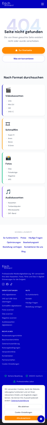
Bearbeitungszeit (31, 242)
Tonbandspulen (14, 206)
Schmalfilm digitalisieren (11, 306)
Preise (23, 237)
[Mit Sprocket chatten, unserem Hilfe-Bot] (40, 418)
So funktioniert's (10, 237)
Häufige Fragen (35, 237)
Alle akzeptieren (23, 418)
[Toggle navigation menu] (42, 4)
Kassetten (12, 203)
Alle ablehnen (23, 406)
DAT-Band (12, 213)
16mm (10, 142)
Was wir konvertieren (24, 58)
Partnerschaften (8, 360)
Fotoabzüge (12, 172)
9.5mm (11, 145)
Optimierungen (14, 242)
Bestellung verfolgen (12, 247)
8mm (10, 138)
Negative (11, 176)
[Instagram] (3, 284)
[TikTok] (11, 284)
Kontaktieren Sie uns (33, 247)
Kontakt (29, 298)
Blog (23, 251)
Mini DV (11, 104)
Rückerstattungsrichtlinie (12, 335)
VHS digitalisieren (9, 294)
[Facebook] (7, 284)
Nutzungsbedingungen (11, 348)
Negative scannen (9, 318)
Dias (10, 169)
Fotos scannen (8, 310)
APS (9, 179)
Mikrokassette (13, 210)
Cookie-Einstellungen (23, 412)
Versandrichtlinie (8, 352)
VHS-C (11, 111)
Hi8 (9, 108)
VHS (9, 101)
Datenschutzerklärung (20, 400)
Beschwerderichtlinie (10, 339)
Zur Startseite (25, 50)
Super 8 (11, 135)
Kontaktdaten (7, 356)
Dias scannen (7, 314)
